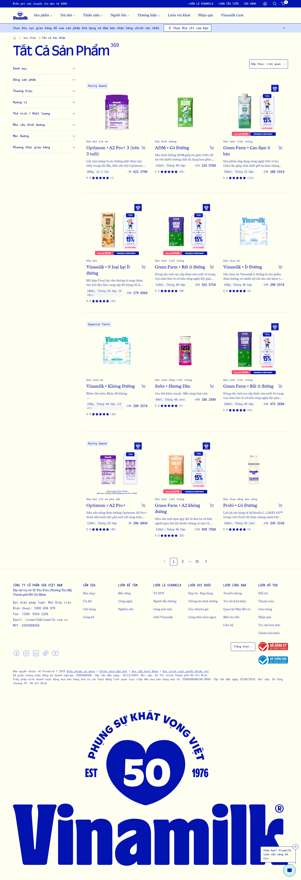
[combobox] (268, 64)
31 (197, 561)
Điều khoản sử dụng (81, 671)
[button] (117, 133)
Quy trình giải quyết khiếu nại (186, 671)
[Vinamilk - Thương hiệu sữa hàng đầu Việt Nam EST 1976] (20, 15)
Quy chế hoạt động (145, 671)
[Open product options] (143, 147)
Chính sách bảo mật (113, 671)
